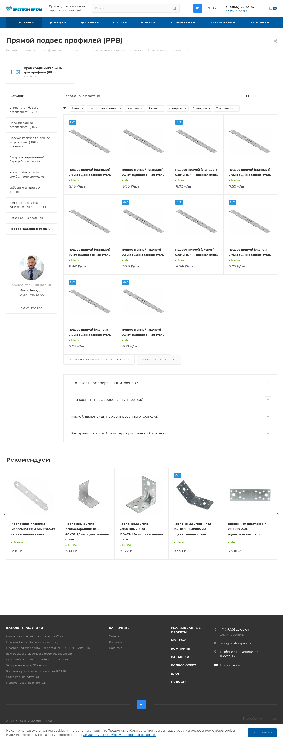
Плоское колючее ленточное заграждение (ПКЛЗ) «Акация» (48, 647)
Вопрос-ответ (183, 665)
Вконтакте (197, 8)
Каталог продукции (24, 627)
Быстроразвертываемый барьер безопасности (39, 653)
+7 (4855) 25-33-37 (239, 7)
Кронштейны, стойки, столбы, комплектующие (38, 659)
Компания (180, 648)
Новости (179, 681)
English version (231, 665)
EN (215, 8)
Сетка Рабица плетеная (23, 676)
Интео (272, 718)
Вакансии (180, 657)
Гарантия (115, 647)
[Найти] (174, 8)
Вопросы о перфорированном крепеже (99, 359)
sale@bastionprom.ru (236, 643)
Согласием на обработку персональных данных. (119, 735)
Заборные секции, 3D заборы (27, 665)
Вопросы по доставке (159, 359)
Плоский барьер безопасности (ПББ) (32, 642)
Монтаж (178, 640)
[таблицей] (275, 95)
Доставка (115, 642)
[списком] (269, 95)
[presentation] (5, 514)
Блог (175, 673)
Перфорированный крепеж (26, 682)
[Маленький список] (240, 95)
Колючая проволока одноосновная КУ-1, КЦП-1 (39, 671)
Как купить (119, 627)
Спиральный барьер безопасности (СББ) (34, 636)
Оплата (114, 636)
